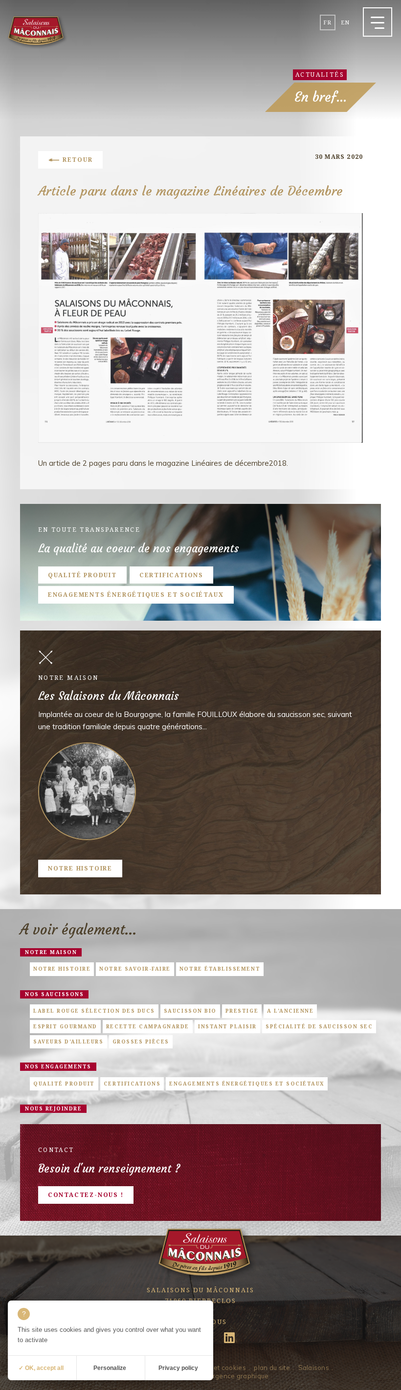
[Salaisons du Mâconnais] (35, 32)
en (345, 22)
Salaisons (314, 1367)
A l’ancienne (290, 1010)
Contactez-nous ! (86, 1195)
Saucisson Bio (190, 1010)
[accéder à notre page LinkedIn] (229, 1340)
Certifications (171, 575)
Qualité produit (82, 575)
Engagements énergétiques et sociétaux (136, 594)
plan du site (272, 1367)
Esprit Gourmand (65, 1026)
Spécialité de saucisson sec (319, 1026)
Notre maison (51, 952)
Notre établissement (219, 968)
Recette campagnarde (147, 1026)
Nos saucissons (54, 994)
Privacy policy (178, 1368)
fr (327, 22)
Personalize (109, 1368)
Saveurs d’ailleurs (68, 1041)
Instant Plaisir (227, 1026)
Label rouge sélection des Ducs (94, 1010)
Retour (78, 159)
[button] (377, 22)
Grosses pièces (140, 1041)
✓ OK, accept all (41, 1368)
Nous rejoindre (53, 1108)
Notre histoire (80, 868)
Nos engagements (58, 1066)
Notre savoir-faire (135, 968)
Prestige (241, 1010)
